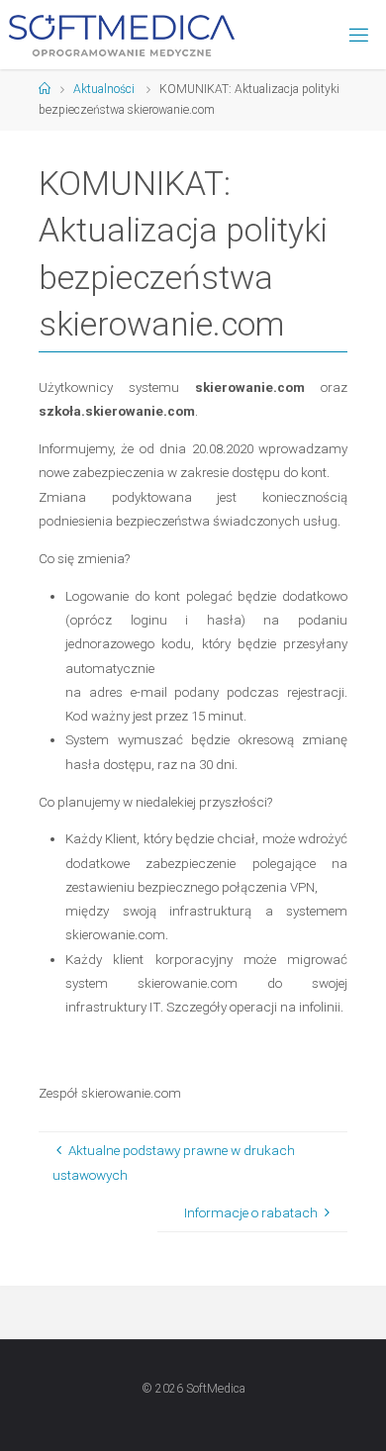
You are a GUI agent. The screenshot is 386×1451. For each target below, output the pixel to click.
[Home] (44, 89)
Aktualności (104, 89)
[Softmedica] (122, 35)
